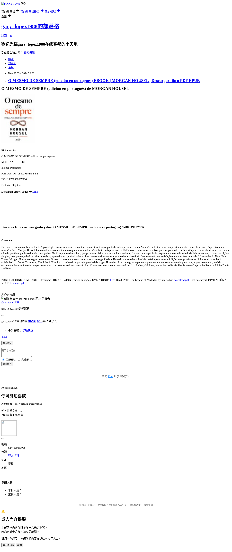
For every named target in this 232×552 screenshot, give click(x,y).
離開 (19, 545)
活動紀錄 (27, 330)
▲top (4, 336)
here (112, 280)
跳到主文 (6, 35)
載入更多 (7, 343)
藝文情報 (29, 52)
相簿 (11, 59)
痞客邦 (32, 321)
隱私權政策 (135, 505)
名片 (11, 67)
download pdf (181, 280)
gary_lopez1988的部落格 (30, 26)
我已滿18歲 (8, 545)
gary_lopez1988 (10, 302)
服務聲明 (148, 505)
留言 (39, 321)
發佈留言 (7, 364)
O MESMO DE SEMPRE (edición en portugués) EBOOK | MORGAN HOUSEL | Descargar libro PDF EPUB (104, 80)
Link (35, 191)
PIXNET (90, 505)
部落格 (12, 63)
